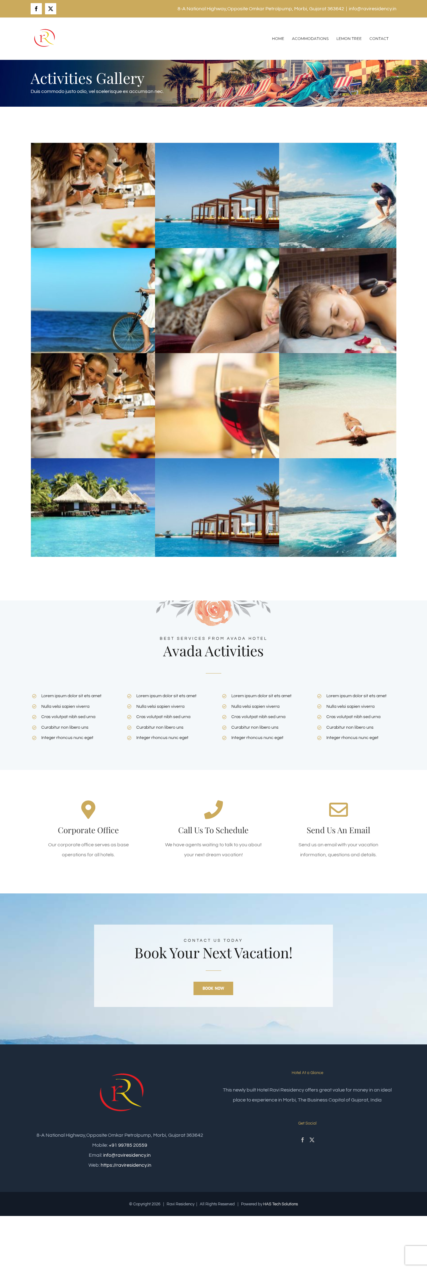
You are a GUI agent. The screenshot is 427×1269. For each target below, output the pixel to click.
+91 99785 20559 (128, 1145)
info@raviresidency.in (372, 8)
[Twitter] (311, 1139)
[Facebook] (302, 1139)
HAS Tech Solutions (280, 1204)
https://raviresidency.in (126, 1165)
